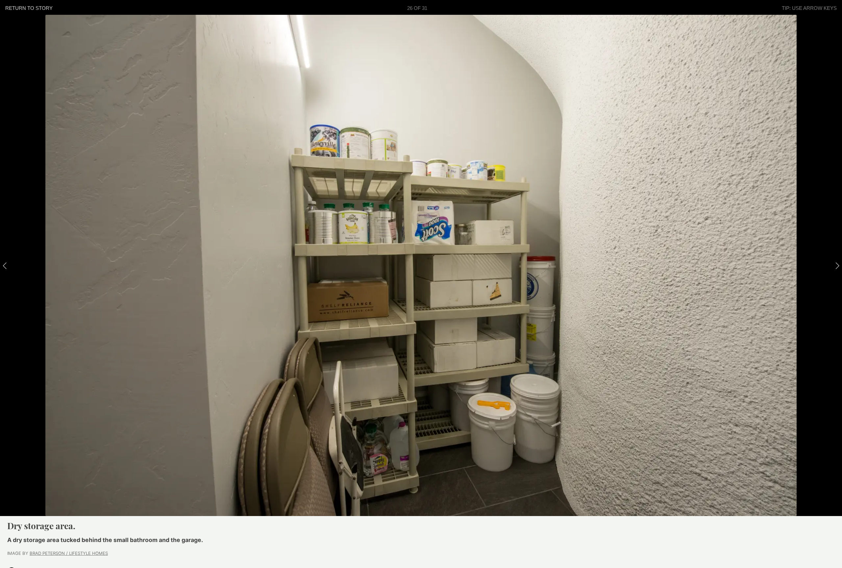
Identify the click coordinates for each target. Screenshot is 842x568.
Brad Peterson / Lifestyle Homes (69, 553)
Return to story (29, 8)
